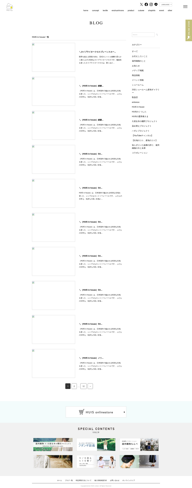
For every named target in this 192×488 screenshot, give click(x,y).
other (170, 10)
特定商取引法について (83, 480)
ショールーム (138, 84)
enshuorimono (118, 10)
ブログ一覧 (69, 480)
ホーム (59, 480)
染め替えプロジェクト (142, 125)
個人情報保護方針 (100, 480)
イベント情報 (138, 79)
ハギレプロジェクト (141, 130)
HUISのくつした (139, 111)
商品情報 (136, 75)
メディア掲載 (138, 70)
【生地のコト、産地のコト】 (144, 140)
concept (95, 10)
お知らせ (136, 65)
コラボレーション (140, 152)
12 (83, 386)
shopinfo (151, 10)
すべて (135, 51)
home (85, 10)
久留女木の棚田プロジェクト (144, 121)
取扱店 (135, 97)
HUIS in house (138, 106)
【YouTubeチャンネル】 (142, 135)
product (131, 10)
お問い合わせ (114, 480)
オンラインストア (128, 480)
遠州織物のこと (139, 60)
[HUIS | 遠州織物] (10, 5)
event (161, 10)
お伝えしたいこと (140, 56)
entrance (135, 102)
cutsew (141, 10)
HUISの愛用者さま (140, 116)
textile (105, 10)
